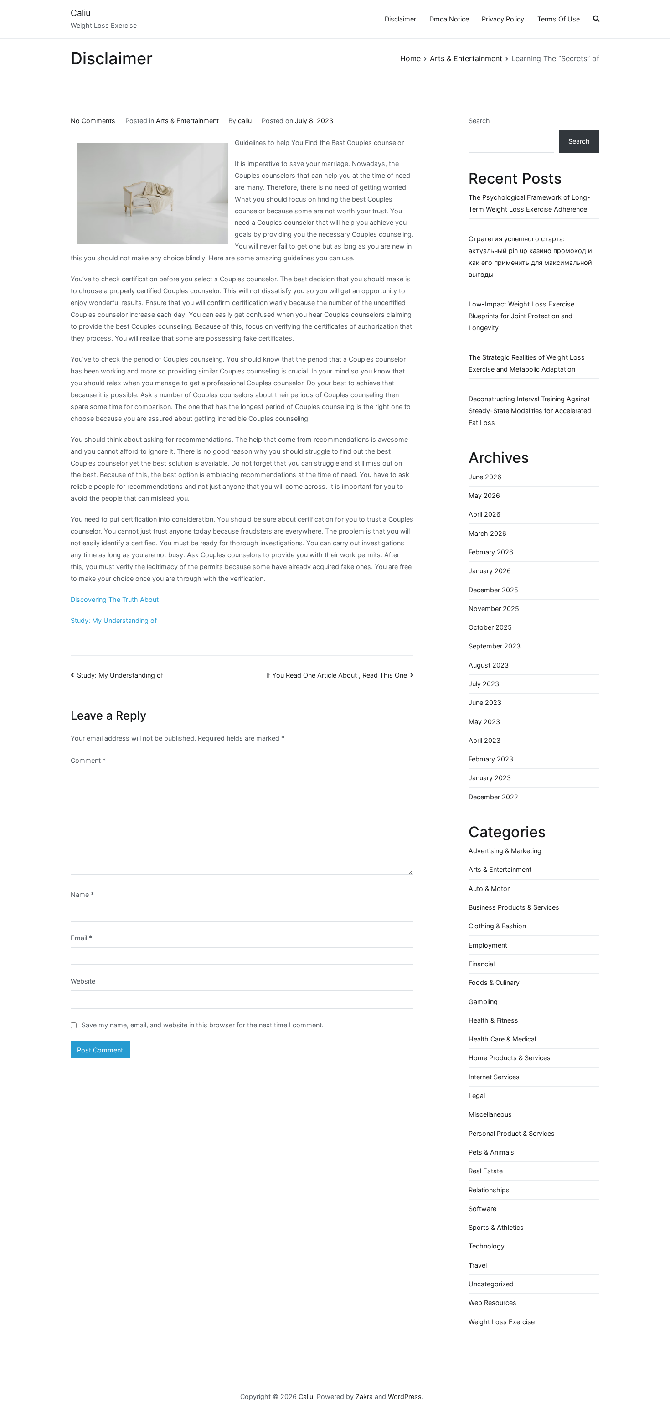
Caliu (81, 13)
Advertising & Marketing (505, 851)
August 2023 (489, 665)
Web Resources (492, 1302)
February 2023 (491, 759)
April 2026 (484, 514)
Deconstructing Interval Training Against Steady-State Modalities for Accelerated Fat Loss (530, 410)
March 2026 (487, 533)
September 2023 (495, 646)
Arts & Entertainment (187, 120)
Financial (482, 964)
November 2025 (494, 608)
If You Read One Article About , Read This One (336, 675)
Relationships (489, 1190)
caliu (245, 120)
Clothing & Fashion (497, 926)
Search (479, 120)
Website (83, 981)
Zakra (364, 1396)
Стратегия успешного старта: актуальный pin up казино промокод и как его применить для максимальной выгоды (530, 256)
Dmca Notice (449, 19)
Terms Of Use (558, 19)
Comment (88, 760)
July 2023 (484, 684)
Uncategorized (491, 1284)
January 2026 (490, 571)
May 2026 (484, 495)
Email (81, 938)
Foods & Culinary (494, 982)
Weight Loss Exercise (502, 1322)
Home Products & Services (510, 1058)
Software (482, 1208)
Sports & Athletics (496, 1227)
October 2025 (490, 627)
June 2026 (485, 477)
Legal (477, 1095)
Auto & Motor (489, 888)
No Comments (93, 120)
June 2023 (485, 702)
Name (82, 894)
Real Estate (486, 1171)
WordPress (405, 1396)
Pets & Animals (491, 1152)
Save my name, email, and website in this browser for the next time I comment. (203, 1025)
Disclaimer (400, 19)
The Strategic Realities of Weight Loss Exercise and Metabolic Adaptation (527, 363)
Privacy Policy (503, 19)
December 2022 (493, 797)
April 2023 (484, 740)
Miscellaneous (490, 1114)
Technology (487, 1246)
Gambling (483, 1001)
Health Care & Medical (502, 1039)
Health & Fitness (493, 1020)
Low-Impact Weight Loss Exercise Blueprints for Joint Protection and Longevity (521, 316)
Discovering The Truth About (115, 599)
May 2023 (484, 721)
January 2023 (490, 778)
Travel (478, 1265)
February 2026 (491, 552)
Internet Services (494, 1077)
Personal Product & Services (512, 1133)
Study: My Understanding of (114, 620)
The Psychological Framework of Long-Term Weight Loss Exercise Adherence (529, 203)
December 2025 (493, 590)
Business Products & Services (514, 907)
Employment (488, 945)
